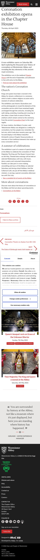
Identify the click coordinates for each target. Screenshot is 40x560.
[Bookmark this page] (22, 201)
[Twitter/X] (6, 521)
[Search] (32, 4)
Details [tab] (20, 258)
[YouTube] (14, 521)
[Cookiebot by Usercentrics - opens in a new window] (29, 253)
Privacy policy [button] (6, 552)
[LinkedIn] (18, 521)
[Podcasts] (22, 522)
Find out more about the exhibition (15, 83)
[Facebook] (2, 521)
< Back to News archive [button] (10, 220)
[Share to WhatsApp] (18, 201)
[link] (15, 537)
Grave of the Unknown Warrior (24, 343)
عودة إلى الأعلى (29, 230)
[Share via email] (27, 201)
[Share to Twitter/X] (14, 201)
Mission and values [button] (7, 480)
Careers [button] (4, 497)
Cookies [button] (4, 550)
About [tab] (33, 258)
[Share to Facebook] (10, 201)
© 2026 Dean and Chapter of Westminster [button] (14, 546)
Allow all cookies (20, 292)
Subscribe (6, 531)
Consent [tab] (7, 258)
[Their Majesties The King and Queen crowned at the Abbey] (20, 363)
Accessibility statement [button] (8, 555)
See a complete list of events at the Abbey (17, 178)
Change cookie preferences (19, 299)
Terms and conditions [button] (8, 553)
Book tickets (23, 4)
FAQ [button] (3, 483)
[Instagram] (10, 521)
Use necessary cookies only (20, 305)
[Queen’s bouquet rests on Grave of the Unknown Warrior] (20, 321)
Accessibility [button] (5, 487)
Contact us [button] (5, 490)
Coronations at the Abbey (11, 191)
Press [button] (3, 494)
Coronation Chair (19, 120)
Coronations (5, 213)
